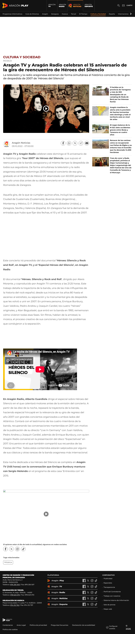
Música (8, 562)
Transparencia (109, 587)
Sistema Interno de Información (116, 600)
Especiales (108, 583)
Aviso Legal (21, 625)
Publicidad (108, 579)
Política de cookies (10, 630)
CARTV (129, 5)
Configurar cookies (113, 627)
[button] (130, 14)
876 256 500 (15, 585)
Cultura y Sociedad (21, 57)
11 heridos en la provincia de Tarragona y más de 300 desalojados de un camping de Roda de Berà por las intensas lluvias (120, 94)
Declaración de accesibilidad (83, 625)
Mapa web (108, 609)
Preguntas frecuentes (59, 625)
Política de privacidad (38, 625)
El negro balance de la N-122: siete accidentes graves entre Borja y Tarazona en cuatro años (120, 130)
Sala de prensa (109, 605)
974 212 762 (14, 605)
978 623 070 (15, 595)
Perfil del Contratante (112, 592)
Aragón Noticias (21, 143)
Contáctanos (8, 625)
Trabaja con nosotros (112, 596)
